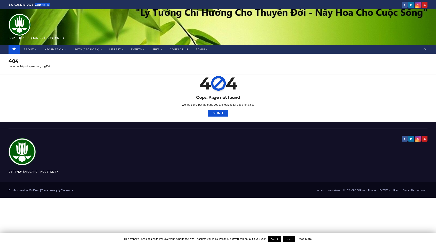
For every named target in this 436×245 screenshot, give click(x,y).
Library (115, 49)
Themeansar (67, 190)
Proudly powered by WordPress (24, 190)
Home (12, 66)
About (29, 49)
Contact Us (179, 49)
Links (156, 49)
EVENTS (136, 49)
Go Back (218, 113)
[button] (425, 49)
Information (54, 49)
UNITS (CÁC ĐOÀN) (86, 49)
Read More (305, 239)
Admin (200, 49)
